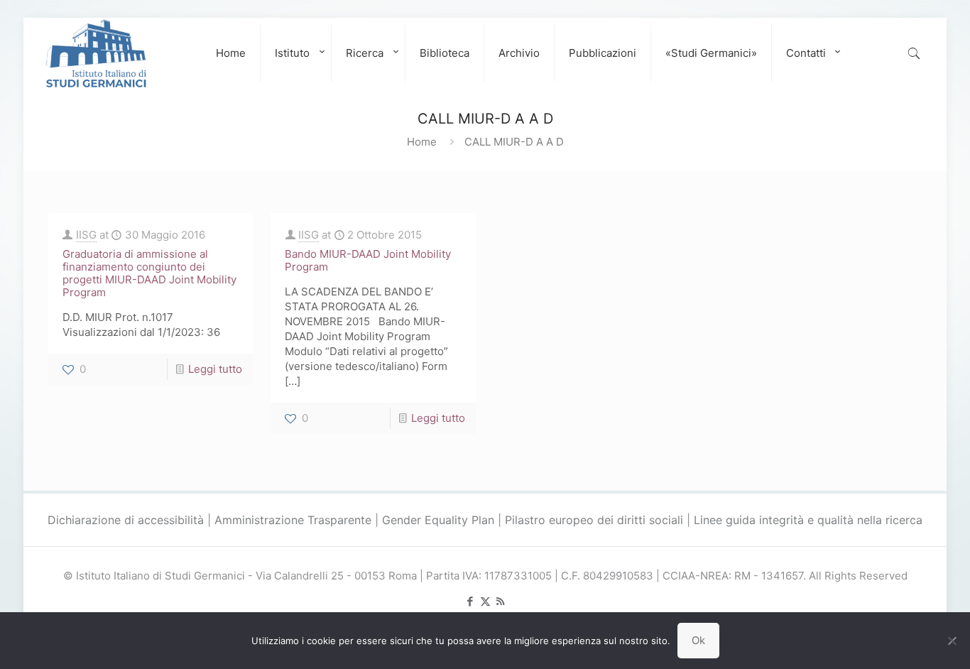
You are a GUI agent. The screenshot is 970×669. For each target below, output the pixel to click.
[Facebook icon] (470, 601)
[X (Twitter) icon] (485, 601)
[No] (952, 640)
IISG (86, 234)
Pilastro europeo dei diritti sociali (594, 520)
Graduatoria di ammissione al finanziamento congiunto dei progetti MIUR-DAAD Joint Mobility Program (149, 273)
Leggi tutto (215, 369)
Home (422, 141)
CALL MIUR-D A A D (514, 141)
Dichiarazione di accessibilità (126, 520)
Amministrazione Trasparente (292, 520)
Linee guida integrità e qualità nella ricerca (808, 520)
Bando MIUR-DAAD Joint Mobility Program (368, 260)
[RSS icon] (500, 601)
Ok (698, 640)
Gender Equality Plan (438, 520)
